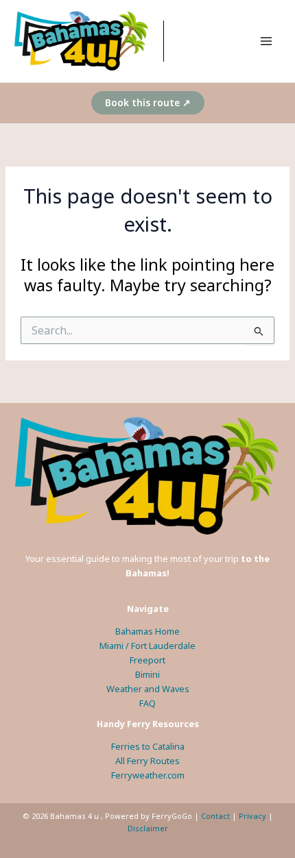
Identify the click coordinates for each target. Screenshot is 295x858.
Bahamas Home (147, 631)
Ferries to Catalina (148, 746)
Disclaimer (148, 828)
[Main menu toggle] (266, 41)
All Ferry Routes (147, 761)
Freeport (147, 660)
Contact (215, 816)
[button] (147, 102)
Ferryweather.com (148, 775)
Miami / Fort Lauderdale (147, 645)
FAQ (147, 703)
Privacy (252, 816)
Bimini (147, 674)
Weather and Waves (147, 689)
